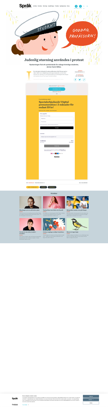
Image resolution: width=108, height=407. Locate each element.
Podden (57, 6)
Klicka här (59, 91)
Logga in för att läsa (61, 85)
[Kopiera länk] (84, 79)
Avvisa (91, 402)
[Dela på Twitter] (79, 79)
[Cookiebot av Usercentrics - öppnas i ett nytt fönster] (15, 405)
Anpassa (90, 399)
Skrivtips (45, 6)
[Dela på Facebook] (75, 79)
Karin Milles (80, 74)
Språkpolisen (63, 6)
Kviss (68, 6)
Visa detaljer (24, 404)
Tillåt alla (91, 396)
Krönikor (40, 6)
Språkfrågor (51, 6)
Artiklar (35, 6)
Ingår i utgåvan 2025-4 (32, 187)
